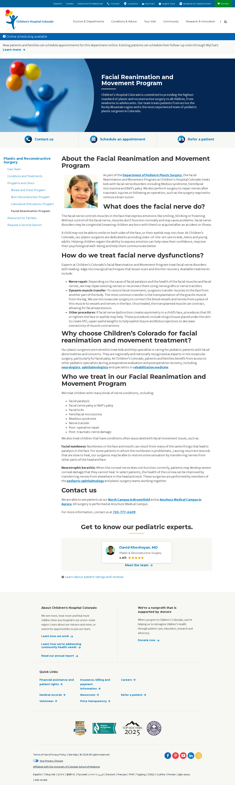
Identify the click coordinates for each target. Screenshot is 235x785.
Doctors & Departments (88, 21)
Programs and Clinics (20, 183)
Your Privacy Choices (51, 760)
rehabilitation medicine (150, 367)
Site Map (73, 754)
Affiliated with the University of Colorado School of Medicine (66, 766)
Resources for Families (21, 218)
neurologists (71, 367)
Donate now (146, 640)
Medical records (50, 695)
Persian (171, 774)
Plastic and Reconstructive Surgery (27, 160)
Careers (70, 3)
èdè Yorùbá (41, 780)
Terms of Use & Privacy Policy (49, 754)
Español (58, 3)
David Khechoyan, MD (138, 547)
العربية (101, 774)
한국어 (61, 774)
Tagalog (141, 774)
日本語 (151, 774)
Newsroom (87, 695)
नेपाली (131, 774)
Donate (225, 3)
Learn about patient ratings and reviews (94, 577)
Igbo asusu (184, 774)
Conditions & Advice (124, 21)
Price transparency (93, 701)
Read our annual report (57, 655)
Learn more (12, 49)
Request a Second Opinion (24, 225)
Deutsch (110, 774)
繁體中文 (70, 774)
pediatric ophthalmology (85, 481)
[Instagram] (198, 755)
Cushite (161, 774)
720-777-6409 (124, 512)
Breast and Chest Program (28, 190)
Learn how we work (55, 636)
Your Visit (150, 21)
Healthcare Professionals (90, 3)
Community (171, 21)
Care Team (14, 169)
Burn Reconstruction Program (30, 197)
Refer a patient (131, 695)
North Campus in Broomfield (129, 499)
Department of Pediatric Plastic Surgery (152, 175)
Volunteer (46, 701)
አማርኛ (92, 774)
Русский (82, 774)
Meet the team (137, 565)
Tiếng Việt (49, 774)
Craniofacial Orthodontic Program (32, 204)
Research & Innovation (200, 21)
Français (122, 774)
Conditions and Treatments (24, 176)
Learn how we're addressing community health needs (61, 646)
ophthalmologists (95, 367)
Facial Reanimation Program (30, 211)
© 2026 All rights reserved (94, 754)
